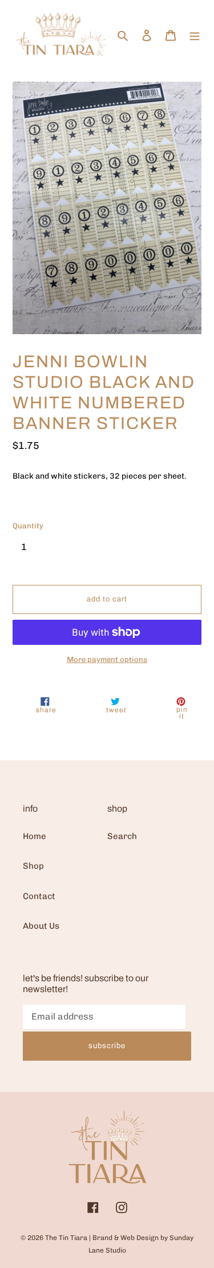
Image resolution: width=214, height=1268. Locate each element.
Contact (39, 896)
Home (34, 836)
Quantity (28, 525)
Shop (33, 866)
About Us (41, 926)
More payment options (107, 659)
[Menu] (195, 34)
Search (122, 836)
